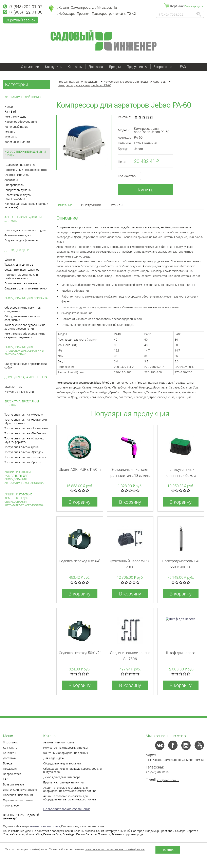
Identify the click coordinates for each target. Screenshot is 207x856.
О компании (30, 66)
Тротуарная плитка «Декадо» (23, 452)
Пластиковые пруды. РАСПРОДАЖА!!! (18, 197)
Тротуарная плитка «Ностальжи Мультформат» (25, 421)
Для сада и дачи (16, 250)
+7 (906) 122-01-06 (25, 12)
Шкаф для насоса (180, 652)
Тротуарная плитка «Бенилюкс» (25, 457)
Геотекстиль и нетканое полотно (26, 170)
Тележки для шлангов (18, 264)
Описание (64, 205)
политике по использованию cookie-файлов (115, 849)
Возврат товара (13, 784)
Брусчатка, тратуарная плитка (21, 403)
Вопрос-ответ (163, 66)
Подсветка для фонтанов (21, 240)
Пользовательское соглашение (66, 809)
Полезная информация (18, 795)
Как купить (53, 66)
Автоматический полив (22, 97)
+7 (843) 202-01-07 (25, 6)
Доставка (96, 66)
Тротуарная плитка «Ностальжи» (26, 428)
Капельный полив (16, 127)
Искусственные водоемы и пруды (25, 153)
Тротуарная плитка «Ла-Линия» (25, 433)
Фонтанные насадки (17, 235)
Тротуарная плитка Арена (21, 447)
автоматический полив (45, 826)
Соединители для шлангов (21, 269)
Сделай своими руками (18, 800)
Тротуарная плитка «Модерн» (23, 414)
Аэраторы (11, 180)
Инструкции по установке (20, 790)
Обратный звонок (20, 20)
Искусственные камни (19, 392)
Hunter (8, 106)
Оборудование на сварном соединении (22, 318)
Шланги (9, 259)
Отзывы (116, 205)
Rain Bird (10, 111)
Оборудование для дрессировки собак (25, 365)
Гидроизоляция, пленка (20, 165)
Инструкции (91, 205)
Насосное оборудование (20, 121)
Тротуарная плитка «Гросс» (22, 462)
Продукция (135, 66)
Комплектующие (15, 116)
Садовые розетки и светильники (25, 288)
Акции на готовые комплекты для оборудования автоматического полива (24, 477)
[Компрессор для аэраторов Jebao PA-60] (84, 142)
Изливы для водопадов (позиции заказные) (26, 205)
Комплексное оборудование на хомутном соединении (24, 326)
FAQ (183, 66)
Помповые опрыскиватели (22, 283)
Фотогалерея (11, 805)
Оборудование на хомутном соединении (22, 309)
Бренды (115, 66)
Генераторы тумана (17, 190)
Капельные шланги (17, 142)
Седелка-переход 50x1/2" (79, 652)
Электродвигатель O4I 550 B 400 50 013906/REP (180, 566)
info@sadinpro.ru (168, 780)
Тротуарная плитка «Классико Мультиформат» (24, 440)
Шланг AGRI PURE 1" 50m (80, 469)
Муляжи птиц (13, 386)
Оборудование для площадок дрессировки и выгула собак (24, 350)
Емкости (10, 132)
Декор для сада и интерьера (25, 377)
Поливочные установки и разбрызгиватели (21, 276)
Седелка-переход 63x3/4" (79, 560)
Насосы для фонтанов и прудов (25, 230)
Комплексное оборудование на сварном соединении (24, 335)
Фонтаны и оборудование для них (23, 219)
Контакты (75, 66)
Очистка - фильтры (16, 175)
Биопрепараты (14, 185)
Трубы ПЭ (10, 137)
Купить (145, 189)
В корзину (80, 502)
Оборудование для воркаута (26, 298)
